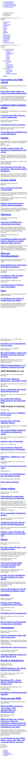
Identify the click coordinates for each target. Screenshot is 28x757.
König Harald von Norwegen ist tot (13, 647)
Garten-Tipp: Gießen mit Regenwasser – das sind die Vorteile (14, 380)
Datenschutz (6, 752)
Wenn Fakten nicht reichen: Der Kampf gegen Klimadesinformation (14, 92)
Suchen (2, 19)
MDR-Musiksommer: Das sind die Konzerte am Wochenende (13, 669)
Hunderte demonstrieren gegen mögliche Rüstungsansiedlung (12, 204)
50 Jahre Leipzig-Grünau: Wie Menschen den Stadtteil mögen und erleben (13, 150)
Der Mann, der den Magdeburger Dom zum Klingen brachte (13, 475)
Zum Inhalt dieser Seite (8, 1)
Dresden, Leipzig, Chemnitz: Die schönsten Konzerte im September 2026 (13, 533)
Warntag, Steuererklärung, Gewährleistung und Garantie (12, 603)
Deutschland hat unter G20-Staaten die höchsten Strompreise (14, 266)
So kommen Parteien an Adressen (13, 125)
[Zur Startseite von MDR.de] (4, 10)
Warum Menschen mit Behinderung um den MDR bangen (14, 133)
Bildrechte (5, 755)
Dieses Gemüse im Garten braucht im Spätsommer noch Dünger (13, 623)
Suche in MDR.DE (5, 18)
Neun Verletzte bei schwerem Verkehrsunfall (11, 189)
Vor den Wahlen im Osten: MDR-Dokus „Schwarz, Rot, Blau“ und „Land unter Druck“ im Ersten (13, 740)
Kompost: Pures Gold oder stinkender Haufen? (10, 422)
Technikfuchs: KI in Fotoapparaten (14, 613)
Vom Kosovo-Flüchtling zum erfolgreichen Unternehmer (11, 223)
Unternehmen (5, 746)
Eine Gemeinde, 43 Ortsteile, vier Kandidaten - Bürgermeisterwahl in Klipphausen (14, 169)
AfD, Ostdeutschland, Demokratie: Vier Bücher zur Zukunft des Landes (13, 432)
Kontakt (5, 750)
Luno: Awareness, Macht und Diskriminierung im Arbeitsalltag (13, 448)
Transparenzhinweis (7, 753)
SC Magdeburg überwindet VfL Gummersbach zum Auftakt (12, 299)
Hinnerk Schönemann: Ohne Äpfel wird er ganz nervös (13, 636)
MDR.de (5, 76)
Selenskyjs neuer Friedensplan (12, 441)
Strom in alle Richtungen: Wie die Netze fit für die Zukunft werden (13, 590)
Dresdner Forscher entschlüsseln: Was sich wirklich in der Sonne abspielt (13, 577)
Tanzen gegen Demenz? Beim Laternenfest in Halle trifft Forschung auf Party (11, 565)
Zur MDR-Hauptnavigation (9, 5)
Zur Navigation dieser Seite (9, 4)
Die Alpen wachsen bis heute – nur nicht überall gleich (13, 548)
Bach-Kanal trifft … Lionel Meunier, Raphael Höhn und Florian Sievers (11, 682)
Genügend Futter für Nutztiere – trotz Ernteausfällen (13, 286)
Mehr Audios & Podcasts (10, 482)
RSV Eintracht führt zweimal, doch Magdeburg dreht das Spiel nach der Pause (14, 355)
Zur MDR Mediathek (8, 3)
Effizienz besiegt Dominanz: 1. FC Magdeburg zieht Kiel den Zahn (13, 366)
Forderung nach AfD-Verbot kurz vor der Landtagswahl (13, 116)
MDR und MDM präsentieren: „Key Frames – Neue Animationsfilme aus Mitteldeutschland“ (12, 709)
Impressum (5, 751)
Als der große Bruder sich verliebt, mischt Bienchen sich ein (13, 390)
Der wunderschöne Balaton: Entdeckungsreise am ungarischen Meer (13, 400)
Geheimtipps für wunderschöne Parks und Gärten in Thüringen (12, 497)
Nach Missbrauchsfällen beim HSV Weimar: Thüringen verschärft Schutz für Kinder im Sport (13, 241)
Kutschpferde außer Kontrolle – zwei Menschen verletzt (12, 276)
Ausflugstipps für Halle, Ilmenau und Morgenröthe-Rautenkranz (13, 523)
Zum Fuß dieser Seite (8, 7)
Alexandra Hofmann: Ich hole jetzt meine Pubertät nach (13, 655)
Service (3, 747)
